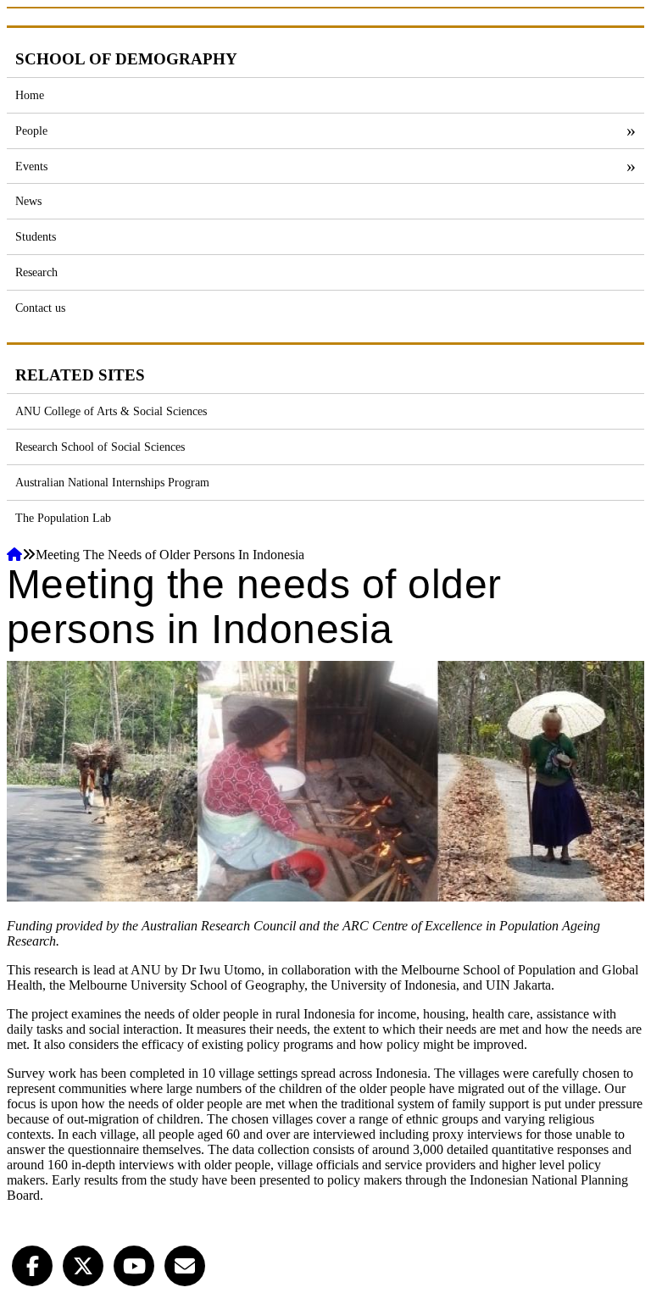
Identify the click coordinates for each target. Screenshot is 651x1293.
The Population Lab (63, 517)
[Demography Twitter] (83, 1264)
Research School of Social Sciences (100, 446)
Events (31, 166)
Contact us (40, 307)
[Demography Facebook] (32, 1264)
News (28, 201)
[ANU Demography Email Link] (184, 1264)
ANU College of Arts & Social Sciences (111, 411)
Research (36, 272)
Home (29, 95)
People (31, 130)
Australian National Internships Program (112, 482)
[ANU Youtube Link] (133, 1264)
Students (35, 236)
